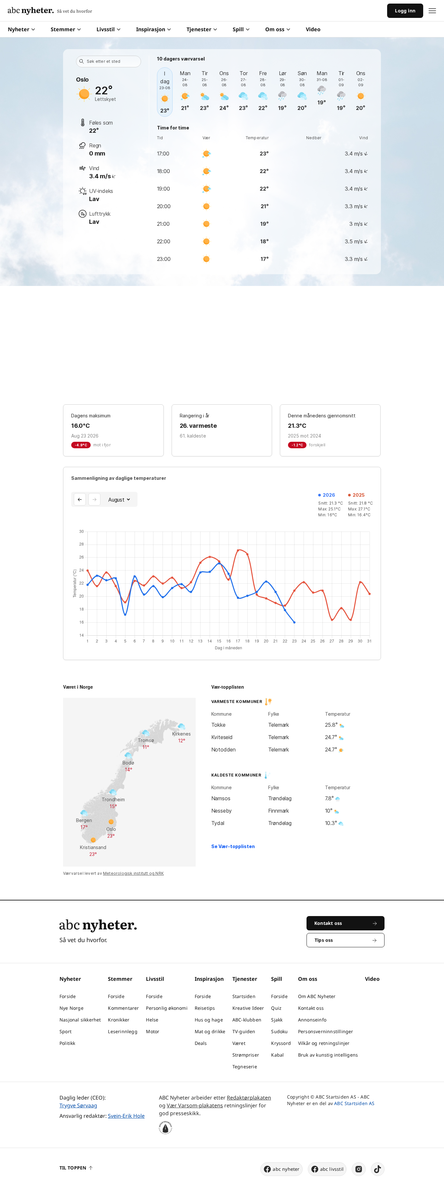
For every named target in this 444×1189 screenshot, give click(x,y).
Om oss (274, 29)
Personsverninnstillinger (325, 1031)
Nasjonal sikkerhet (80, 1020)
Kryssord (281, 1043)
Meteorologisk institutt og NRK (133, 873)
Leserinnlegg (122, 1031)
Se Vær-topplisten (233, 846)
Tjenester (199, 29)
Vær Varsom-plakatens (195, 1105)
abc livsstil (332, 1169)
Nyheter (18, 29)
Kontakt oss (311, 1008)
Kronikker (118, 1020)
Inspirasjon (150, 29)
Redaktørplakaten (249, 1097)
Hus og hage (209, 1020)
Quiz (276, 1008)
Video (313, 29)
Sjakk (276, 1020)
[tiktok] (378, 1169)
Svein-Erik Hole (126, 1115)
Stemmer (63, 29)
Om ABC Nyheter (317, 996)
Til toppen (72, 1168)
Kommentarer (123, 1008)
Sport (65, 1031)
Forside (67, 996)
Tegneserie (244, 1066)
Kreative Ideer (248, 1008)
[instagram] (359, 1169)
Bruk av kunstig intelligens (328, 1055)
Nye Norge (71, 1008)
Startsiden (243, 996)
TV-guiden (243, 1031)
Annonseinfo (312, 1020)
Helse (152, 1020)
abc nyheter (286, 1169)
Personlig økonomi (166, 1008)
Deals (201, 1043)
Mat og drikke (210, 1031)
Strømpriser (245, 1055)
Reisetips (205, 1008)
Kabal (277, 1055)
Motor (152, 1031)
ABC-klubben (246, 1020)
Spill (238, 29)
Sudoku (279, 1031)
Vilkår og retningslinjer (324, 1043)
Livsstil (106, 29)
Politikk (67, 1043)
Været (238, 1043)
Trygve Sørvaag (78, 1105)
